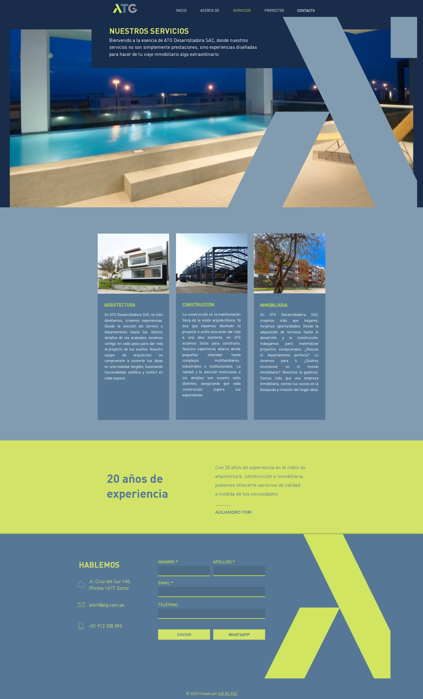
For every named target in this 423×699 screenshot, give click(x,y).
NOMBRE (166, 562)
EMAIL (164, 583)
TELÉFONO (168, 605)
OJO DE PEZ (227, 693)
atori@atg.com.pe (106, 605)
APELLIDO (222, 562)
